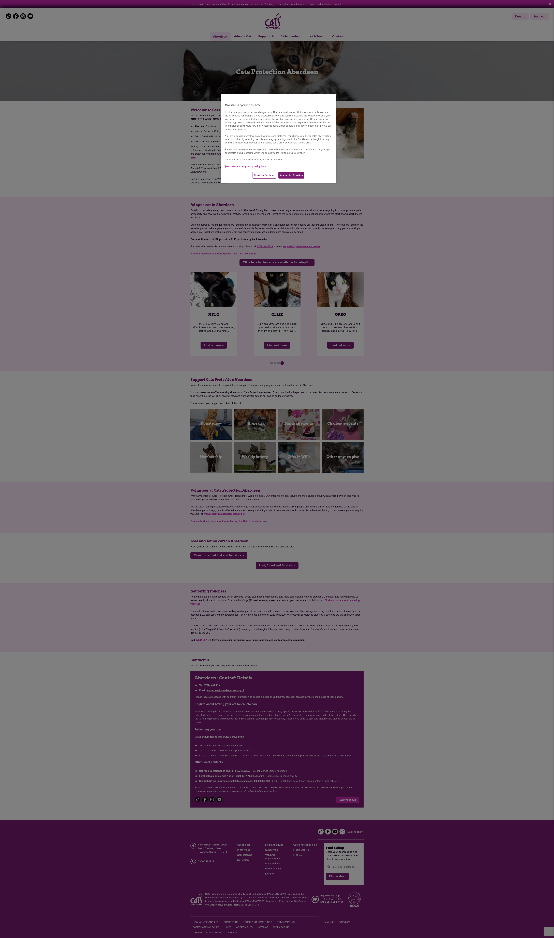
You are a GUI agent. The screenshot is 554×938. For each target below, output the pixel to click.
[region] (278, 138)
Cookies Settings (264, 175)
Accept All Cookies (291, 175)
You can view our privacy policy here (246, 166)
